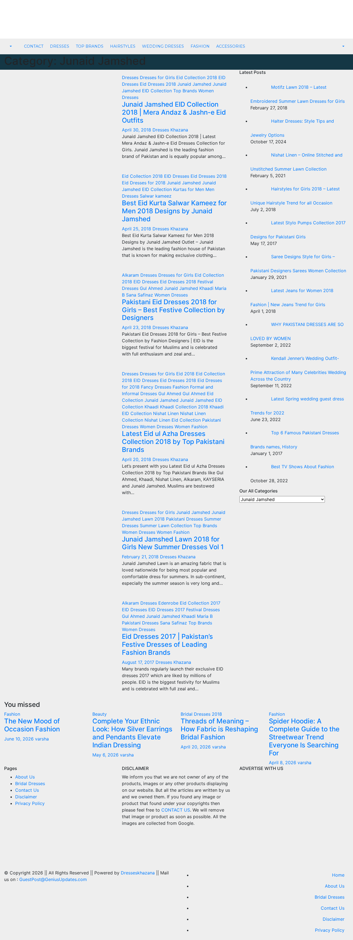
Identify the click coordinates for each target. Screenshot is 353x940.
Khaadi (207, 288)
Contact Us (27, 790)
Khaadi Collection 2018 (185, 407)
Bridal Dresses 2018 (201, 714)
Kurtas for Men (189, 189)
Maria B (205, 616)
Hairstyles (122, 46)
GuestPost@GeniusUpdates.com (53, 879)
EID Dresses (177, 176)
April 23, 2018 (137, 327)
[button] (10, 46)
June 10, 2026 (19, 739)
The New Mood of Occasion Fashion (32, 725)
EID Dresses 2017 (167, 609)
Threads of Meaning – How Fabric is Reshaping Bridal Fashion (219, 729)
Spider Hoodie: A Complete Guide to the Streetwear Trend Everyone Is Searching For (304, 737)
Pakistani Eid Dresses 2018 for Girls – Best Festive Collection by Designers (173, 310)
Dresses (59, 46)
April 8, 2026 (283, 762)
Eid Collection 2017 (200, 603)
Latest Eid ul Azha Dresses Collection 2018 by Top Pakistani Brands (173, 442)
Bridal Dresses (30, 783)
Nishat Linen (166, 413)
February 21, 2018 (141, 556)
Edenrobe (169, 603)
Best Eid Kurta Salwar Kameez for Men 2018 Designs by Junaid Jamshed (174, 211)
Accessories (230, 46)
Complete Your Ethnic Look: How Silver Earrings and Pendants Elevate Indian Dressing (132, 733)
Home (338, 875)
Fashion (200, 46)
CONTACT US (175, 810)
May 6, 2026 (106, 755)
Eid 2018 (186, 373)
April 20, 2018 (137, 459)
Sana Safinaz (140, 295)
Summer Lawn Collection (166, 525)
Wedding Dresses (163, 46)
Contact (33, 46)
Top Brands (89, 46)
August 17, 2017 (139, 662)
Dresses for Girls (158, 77)
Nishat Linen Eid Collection (173, 420)
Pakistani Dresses (185, 519)
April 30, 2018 (137, 130)
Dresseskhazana (138, 873)
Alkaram (131, 275)
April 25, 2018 (137, 228)
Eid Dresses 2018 (158, 84)
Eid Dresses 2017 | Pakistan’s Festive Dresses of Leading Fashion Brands (167, 644)
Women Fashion (191, 426)
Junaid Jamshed (195, 84)
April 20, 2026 (196, 747)
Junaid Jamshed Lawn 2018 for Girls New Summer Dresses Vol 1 (173, 543)
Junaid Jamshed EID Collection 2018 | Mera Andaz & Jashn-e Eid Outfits (174, 112)
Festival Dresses (203, 609)
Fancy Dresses (157, 387)
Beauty (99, 714)
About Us (25, 777)
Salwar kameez (156, 196)
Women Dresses (171, 295)
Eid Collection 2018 (197, 77)
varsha (42, 739)
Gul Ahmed (152, 288)
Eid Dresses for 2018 (144, 182)
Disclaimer (26, 796)
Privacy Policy (30, 803)
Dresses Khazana (170, 130)
